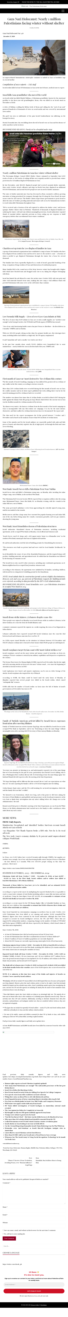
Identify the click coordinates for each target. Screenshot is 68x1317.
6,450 (21, 947)
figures (12, 916)
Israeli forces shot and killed (12, 492)
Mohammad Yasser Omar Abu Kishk (19, 501)
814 (7, 880)
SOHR (34, 662)
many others (27, 985)
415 (52, 956)
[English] (9, 1258)
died (24, 934)
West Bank (6, 1150)
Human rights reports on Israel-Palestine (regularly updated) (25, 1083)
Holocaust (16, 1148)
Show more (13, 864)
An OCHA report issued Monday (14, 640)
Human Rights (25, 1148)
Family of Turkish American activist (15, 726)
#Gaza (7, 857)
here (43, 1021)
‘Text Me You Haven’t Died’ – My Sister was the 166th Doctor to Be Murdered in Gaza (34, 1117)
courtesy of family (45, 767)
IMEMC (45, 485)
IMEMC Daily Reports (12, 822)
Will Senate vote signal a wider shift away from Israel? (23, 1103)
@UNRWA (6, 848)
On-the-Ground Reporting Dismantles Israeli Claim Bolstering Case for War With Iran (34, 1126)
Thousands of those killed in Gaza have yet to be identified (25, 885)
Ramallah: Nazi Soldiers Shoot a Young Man (48, 1160)
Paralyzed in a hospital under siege (39, 129)
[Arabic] (3, 1258)
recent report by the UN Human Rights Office (29, 903)
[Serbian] (14, 1258)
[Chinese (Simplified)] (5, 1258)
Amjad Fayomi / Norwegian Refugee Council (36, 241)
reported (12, 680)
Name (5, 1207)
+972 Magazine (9, 830)
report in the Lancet (19, 892)
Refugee (53, 1148)
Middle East (35, 1148)
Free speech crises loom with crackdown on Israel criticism (25, 1095)
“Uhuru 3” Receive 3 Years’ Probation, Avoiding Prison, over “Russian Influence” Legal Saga (18, 1161)
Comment (6, 1183)
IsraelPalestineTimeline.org (22, 1079)
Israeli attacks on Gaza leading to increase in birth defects (24, 1124)
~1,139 (61, 954)
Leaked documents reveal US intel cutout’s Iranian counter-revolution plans (31, 1121)
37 (46, 936)
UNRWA (5, 844)
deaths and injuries (48, 974)
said (17, 329)
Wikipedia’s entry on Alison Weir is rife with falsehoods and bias (27, 1097)
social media (10, 80)
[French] (10, 1258)
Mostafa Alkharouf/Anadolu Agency (47, 610)
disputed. (12, 983)
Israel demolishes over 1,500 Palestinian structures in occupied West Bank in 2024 (34, 585)
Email (5, 1215)
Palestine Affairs (44, 1148)
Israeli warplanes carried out (12, 653)
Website (5, 1222)
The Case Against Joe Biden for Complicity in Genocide (24, 1110)
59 (29, 1008)
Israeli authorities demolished (13, 529)
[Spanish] (16, 1258)
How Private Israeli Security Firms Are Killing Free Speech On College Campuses (33, 1092)
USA (60, 1148)
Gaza (37, 949)
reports (17, 994)
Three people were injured (12, 620)
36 (39, 956)
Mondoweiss (8, 825)
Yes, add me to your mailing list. (14, 1234)
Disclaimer (44, 1305)
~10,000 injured (32, 961)
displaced (50, 939)
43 (11, 936)
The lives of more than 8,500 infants (15, 320)
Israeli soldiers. (25, 976)
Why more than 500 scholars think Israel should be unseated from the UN (30, 1119)
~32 (21, 956)
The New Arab (8, 836)
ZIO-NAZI (13, 1150)
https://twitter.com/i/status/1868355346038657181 (18, 868)
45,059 (6, 878)
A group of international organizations (15, 251)
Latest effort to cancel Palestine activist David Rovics (23, 1133)
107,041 (8, 947)
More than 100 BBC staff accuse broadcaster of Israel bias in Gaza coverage (30, 1135)
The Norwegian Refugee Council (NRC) (16, 176)
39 (42, 958)
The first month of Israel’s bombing (14, 382)
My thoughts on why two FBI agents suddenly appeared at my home (28, 1112)
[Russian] (12, 1258)
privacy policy (37, 1296)
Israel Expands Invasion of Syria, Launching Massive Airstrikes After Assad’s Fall (32, 1099)
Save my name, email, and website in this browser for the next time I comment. (30, 1230)
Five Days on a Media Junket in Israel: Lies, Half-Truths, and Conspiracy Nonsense (33, 1101)
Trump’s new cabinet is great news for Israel (20, 1115)
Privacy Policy (35, 1305)
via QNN (38, 371)
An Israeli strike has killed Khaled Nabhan (17, 98)
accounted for (35, 1014)
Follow (5, 852)
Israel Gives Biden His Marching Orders (19, 1090)
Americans (13, 949)
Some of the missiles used (11, 422)
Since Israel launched (10, 912)
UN (57, 1148)
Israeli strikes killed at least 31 (12, 88)
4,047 (45, 965)
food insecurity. (57, 941)
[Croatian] (7, 1258)
